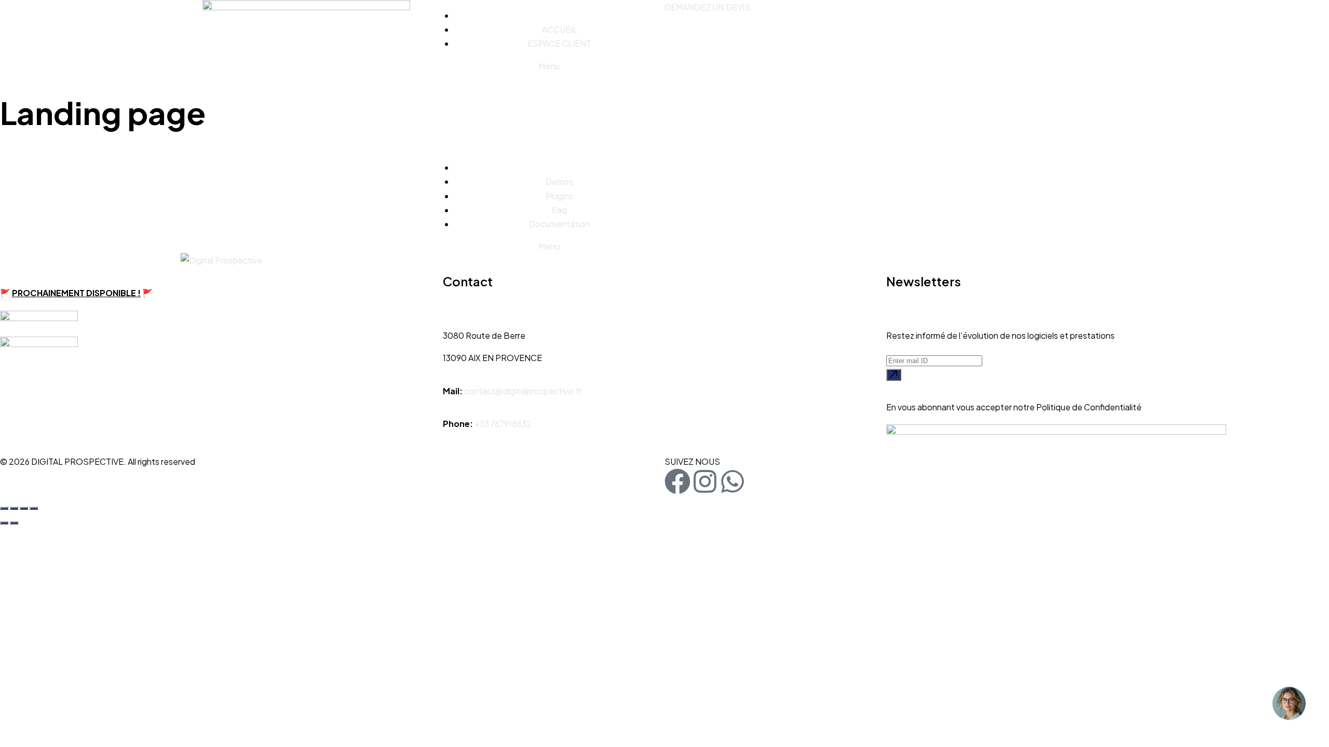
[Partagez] (24, 508)
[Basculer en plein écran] (14, 508)
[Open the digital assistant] (1289, 703)
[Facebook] (677, 481)
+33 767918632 (503, 423)
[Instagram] (705, 481)
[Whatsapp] (732, 481)
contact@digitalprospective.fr (523, 390)
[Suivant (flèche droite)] (14, 522)
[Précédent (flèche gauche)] (4, 522)
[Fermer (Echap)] (34, 508)
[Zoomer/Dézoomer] (4, 508)
